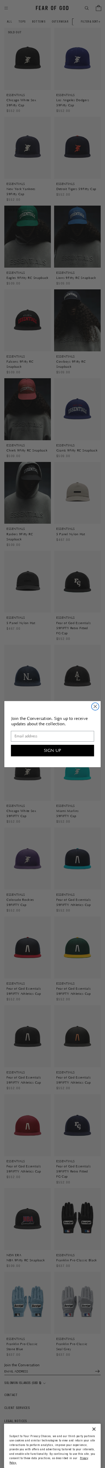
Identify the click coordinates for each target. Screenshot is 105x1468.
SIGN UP (52, 750)
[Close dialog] (95, 706)
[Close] (94, 1429)
